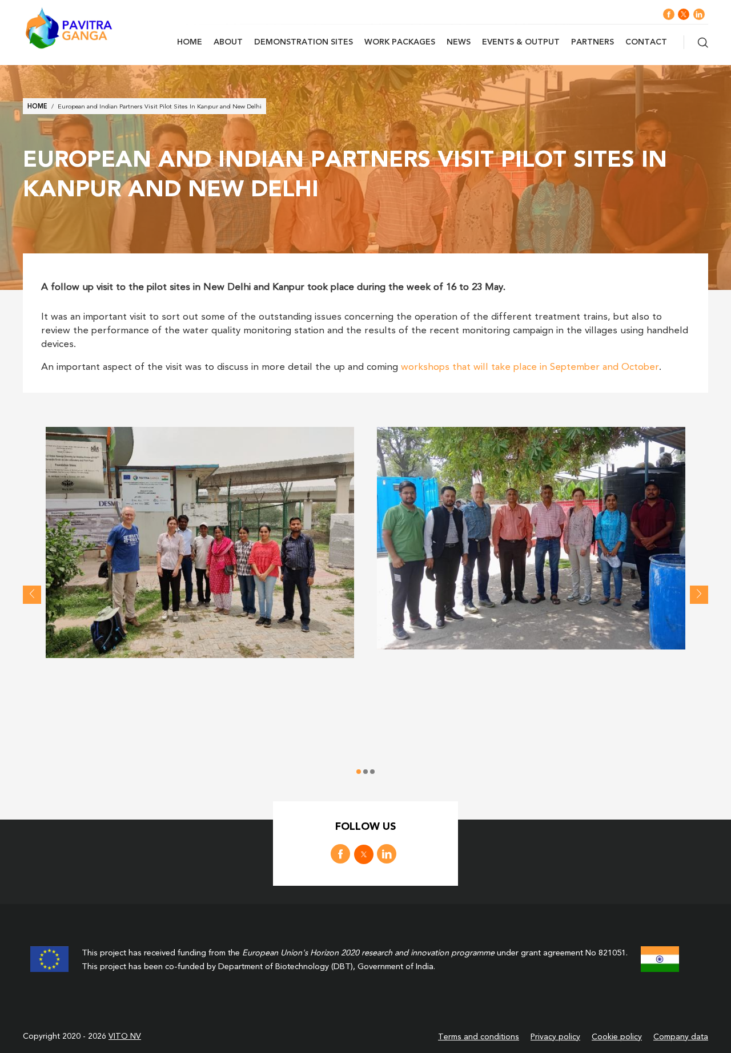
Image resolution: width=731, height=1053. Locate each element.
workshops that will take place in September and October (530, 367)
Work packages (399, 42)
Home (189, 42)
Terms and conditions (478, 1037)
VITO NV (125, 1036)
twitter (683, 14)
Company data (680, 1037)
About (228, 42)
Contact (646, 42)
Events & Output (521, 42)
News (459, 42)
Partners (592, 42)
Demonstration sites (303, 42)
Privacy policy (555, 1037)
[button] (200, 542)
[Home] (91, 28)
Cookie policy (617, 1037)
